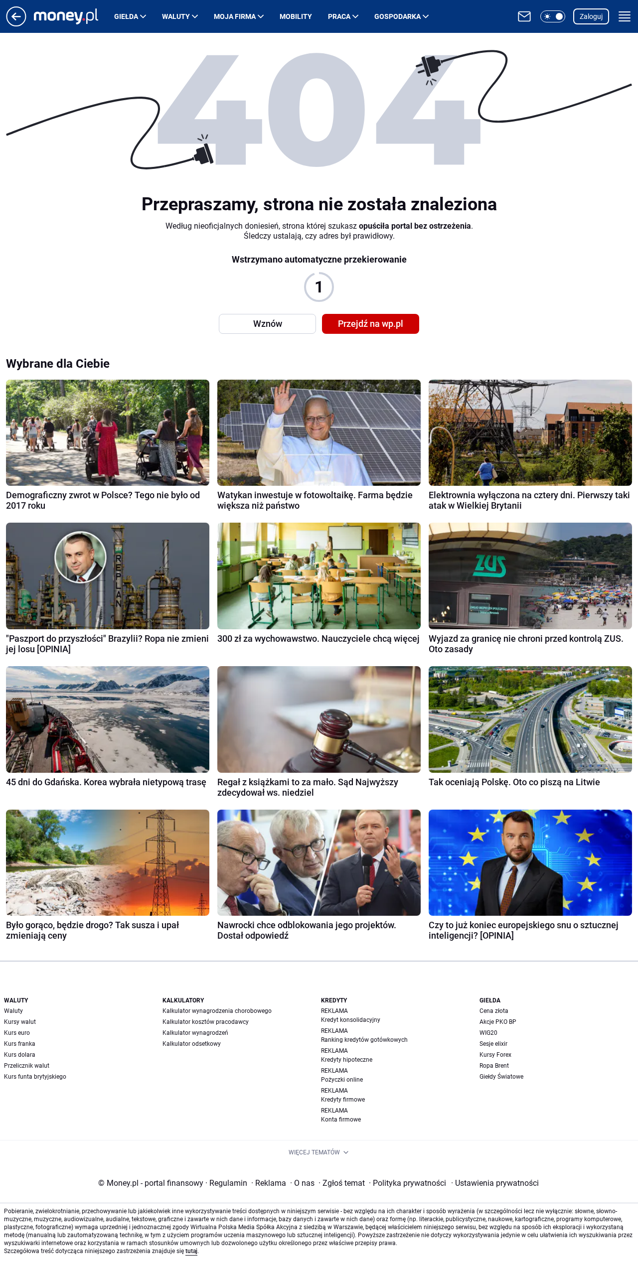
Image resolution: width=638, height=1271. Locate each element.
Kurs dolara (19, 1054)
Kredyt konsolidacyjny (350, 1019)
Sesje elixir (493, 1043)
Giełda (126, 16)
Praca (339, 16)
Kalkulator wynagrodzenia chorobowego (217, 1010)
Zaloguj (591, 16)
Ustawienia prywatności (495, 1183)
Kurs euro (17, 1032)
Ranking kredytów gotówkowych (364, 1039)
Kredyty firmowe (343, 1099)
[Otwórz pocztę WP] (524, 16)
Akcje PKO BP (497, 1021)
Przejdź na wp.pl (370, 323)
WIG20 (488, 1032)
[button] (552, 16)
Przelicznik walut (26, 1065)
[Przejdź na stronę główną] (16, 23)
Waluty (176, 16)
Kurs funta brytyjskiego (35, 1076)
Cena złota (493, 1010)
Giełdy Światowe (501, 1076)
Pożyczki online (342, 1079)
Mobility (296, 16)
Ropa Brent (494, 1065)
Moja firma (235, 16)
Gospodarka (397, 16)
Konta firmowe (341, 1119)
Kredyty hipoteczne (346, 1059)
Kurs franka (19, 1043)
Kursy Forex (495, 1054)
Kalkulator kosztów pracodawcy (205, 1021)
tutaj (191, 1251)
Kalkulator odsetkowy (191, 1043)
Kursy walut (20, 1021)
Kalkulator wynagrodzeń (195, 1032)
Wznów (267, 323)
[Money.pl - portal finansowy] (74, 16)
